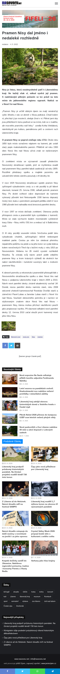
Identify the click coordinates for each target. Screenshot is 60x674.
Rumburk (47, 597)
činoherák (20, 606)
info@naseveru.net (38, 659)
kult (5, 597)
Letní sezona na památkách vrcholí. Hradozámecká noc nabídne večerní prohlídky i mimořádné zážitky (37, 391)
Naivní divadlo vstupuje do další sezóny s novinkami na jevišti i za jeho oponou (15, 534)
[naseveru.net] (12, 3)
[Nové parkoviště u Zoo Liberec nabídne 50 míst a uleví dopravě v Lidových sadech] (9, 431)
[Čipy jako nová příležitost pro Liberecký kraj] (44, 454)
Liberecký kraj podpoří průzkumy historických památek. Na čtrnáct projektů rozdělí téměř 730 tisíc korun (14, 472)
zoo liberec (36, 601)
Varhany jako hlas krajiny (43, 561)
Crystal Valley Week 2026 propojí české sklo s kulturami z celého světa (43, 534)
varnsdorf (14, 601)
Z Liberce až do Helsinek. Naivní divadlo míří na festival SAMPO (14, 504)
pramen (40, 337)
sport (5, 601)
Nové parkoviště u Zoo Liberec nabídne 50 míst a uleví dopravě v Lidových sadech (38, 430)
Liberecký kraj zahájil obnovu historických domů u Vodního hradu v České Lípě (38, 404)
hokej (33, 592)
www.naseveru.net (21, 659)
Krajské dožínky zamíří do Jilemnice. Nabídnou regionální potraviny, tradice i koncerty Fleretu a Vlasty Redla (15, 566)
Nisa (33, 337)
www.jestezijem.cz (48, 663)
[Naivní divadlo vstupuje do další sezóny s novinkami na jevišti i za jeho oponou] (15, 518)
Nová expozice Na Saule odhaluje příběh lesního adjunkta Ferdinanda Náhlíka (37, 378)
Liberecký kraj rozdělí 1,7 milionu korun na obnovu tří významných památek (44, 504)
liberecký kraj (15, 337)
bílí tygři (6, 592)
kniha (41, 592)
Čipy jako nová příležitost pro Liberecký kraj (23, 638)
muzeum (37, 597)
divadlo (16, 592)
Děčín (25, 592)
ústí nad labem (49, 601)
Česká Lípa (8, 606)
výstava (25, 601)
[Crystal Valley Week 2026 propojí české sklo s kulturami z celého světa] (44, 518)
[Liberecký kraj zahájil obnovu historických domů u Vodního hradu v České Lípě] (9, 405)
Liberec (13, 597)
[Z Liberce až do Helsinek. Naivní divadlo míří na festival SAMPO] (15, 488)
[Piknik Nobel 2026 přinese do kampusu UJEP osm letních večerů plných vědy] (9, 418)
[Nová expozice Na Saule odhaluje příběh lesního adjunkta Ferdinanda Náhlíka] (9, 379)
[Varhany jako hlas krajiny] (44, 548)
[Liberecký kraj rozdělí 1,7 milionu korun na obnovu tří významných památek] (44, 488)
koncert (50, 592)
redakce (5, 44)
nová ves (26, 337)
